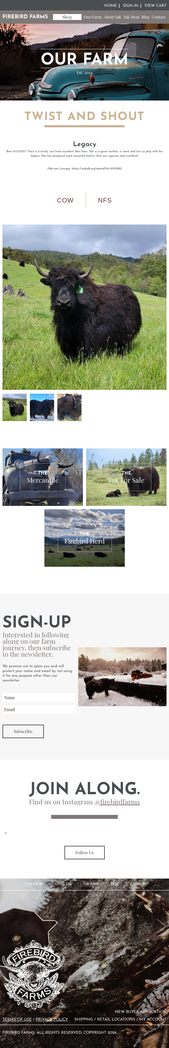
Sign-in (130, 6)
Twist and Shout (84, 117)
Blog (145, 17)
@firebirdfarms (117, 801)
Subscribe (23, 731)
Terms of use (17, 1020)
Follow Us (84, 852)
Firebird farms (25, 17)
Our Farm (93, 17)
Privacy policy (52, 1020)
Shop (67, 17)
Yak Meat (131, 17)
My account (153, 1020)
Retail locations (116, 1020)
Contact (158, 17)
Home (110, 6)
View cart (155, 6)
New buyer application (141, 1012)
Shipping (83, 1020)
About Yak (112, 17)
